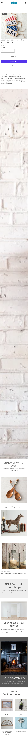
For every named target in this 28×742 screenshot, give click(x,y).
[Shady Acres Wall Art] (7, 705)
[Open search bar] (5, 3)
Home (2, 9)
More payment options (14, 65)
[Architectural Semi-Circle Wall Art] (7, 723)
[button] (14, 26)
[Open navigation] (2, 3)
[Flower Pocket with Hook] (21, 705)
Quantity (3, 47)
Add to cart (14, 56)
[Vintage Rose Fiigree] (21, 723)
